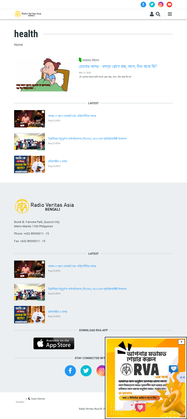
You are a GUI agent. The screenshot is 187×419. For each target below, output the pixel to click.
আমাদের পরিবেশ (90, 60)
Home (18, 45)
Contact (20, 402)
